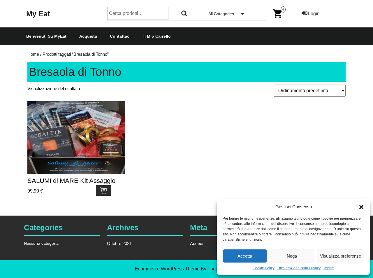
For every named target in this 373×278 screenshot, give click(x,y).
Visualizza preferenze (340, 255)
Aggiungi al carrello (103, 190)
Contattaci (120, 36)
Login (314, 13)
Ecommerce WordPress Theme (167, 268)
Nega (292, 255)
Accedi (196, 243)
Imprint (328, 268)
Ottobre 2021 (119, 243)
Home (33, 54)
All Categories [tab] (221, 13)
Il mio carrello (157, 36)
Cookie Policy (264, 268)
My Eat (38, 14)
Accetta (244, 255)
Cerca (184, 13)
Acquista (88, 36)
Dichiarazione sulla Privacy (299, 268)
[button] (361, 207)
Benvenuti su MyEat (46, 36)
